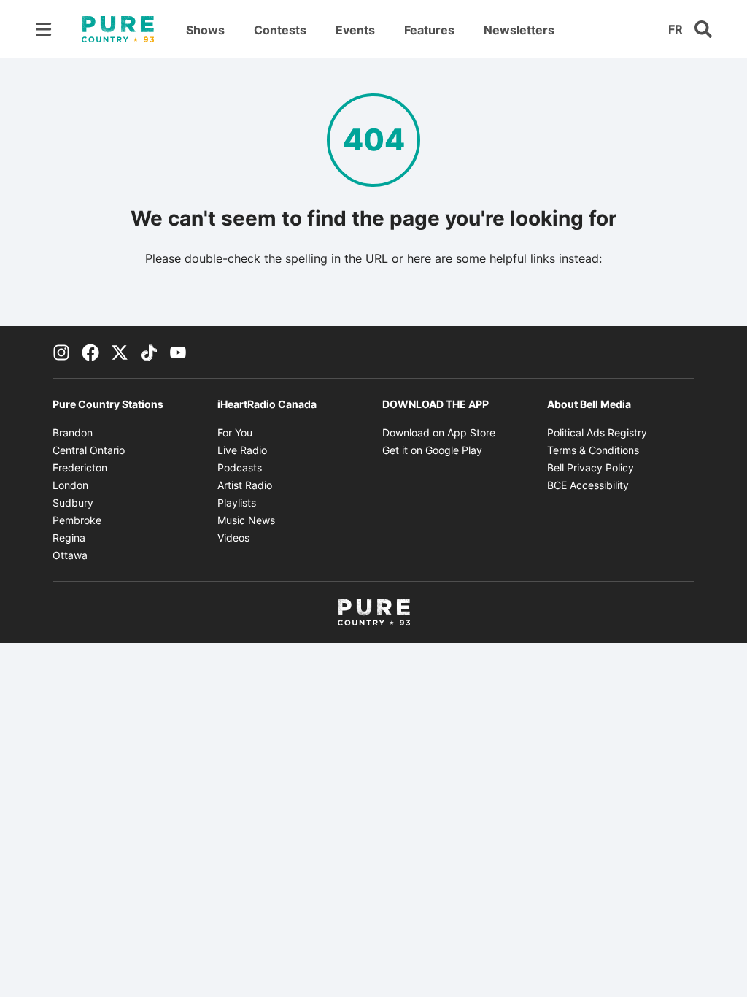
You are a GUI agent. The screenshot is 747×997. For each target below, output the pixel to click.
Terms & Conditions (593, 450)
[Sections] (43, 29)
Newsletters (519, 30)
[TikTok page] (149, 352)
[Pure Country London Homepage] (118, 29)
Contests (280, 30)
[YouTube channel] (178, 352)
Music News (246, 520)
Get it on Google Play (432, 450)
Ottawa (70, 555)
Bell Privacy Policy (590, 467)
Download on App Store (438, 432)
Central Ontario (89, 450)
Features (429, 30)
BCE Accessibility (588, 485)
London (70, 485)
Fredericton (80, 467)
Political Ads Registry (597, 432)
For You (234, 432)
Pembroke (77, 520)
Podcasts (239, 467)
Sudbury (73, 502)
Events (355, 30)
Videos (233, 537)
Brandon (73, 432)
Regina (69, 537)
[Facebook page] (90, 352)
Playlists (236, 502)
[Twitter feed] (119, 352)
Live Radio (242, 450)
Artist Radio (244, 485)
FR (675, 29)
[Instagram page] (61, 352)
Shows (205, 30)
